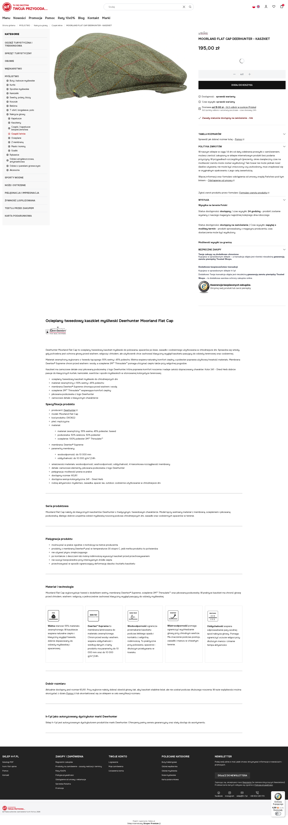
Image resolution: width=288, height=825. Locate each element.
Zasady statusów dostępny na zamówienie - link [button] (227, 118)
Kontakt (93, 18)
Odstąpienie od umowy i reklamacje (71, 779)
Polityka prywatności (65, 775)
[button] (190, 6)
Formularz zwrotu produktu (253, 192)
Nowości (19, 18)
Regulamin (247, 782)
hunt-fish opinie (9, 766)
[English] (258, 7)
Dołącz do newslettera (232, 775)
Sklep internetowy (143, 823)
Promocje (35, 18)
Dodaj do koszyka (241, 85)
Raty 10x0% (66, 18)
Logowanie (113, 762)
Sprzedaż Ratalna (63, 784)
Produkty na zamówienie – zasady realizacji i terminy (79, 766)
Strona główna (8, 25)
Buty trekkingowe (169, 762)
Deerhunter (70, 410)
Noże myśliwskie (169, 775)
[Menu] (283, 793)
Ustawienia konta (116, 771)
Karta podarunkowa (170, 779)
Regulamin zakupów (64, 762)
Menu (6, 18)
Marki (106, 18)
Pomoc (50, 18)
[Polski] (253, 7)
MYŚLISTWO (24, 25)
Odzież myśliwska (169, 771)
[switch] (278, 813)
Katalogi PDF (8, 762)
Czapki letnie (57, 25)
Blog (81, 18)
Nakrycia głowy (41, 25)
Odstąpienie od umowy (220, 180)
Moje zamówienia (116, 766)
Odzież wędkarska (169, 766)
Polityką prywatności (264, 785)
